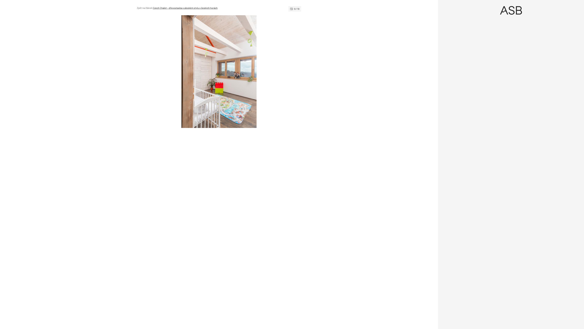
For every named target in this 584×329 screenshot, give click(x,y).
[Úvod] (511, 10)
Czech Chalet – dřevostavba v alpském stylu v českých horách (185, 7)
